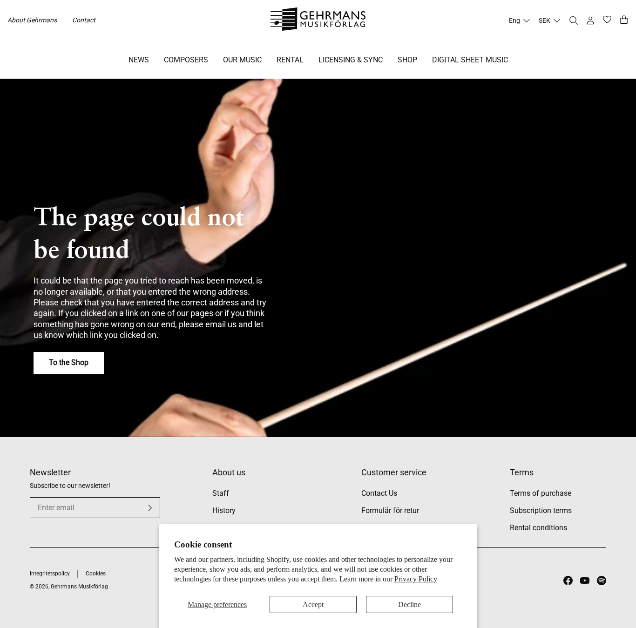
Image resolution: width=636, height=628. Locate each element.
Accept (313, 604)
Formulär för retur (390, 510)
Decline (409, 604)
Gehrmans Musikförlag (79, 586)
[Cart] (624, 20)
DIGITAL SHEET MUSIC (470, 59)
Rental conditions (538, 527)
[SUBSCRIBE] (150, 508)
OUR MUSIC (242, 59)
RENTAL (290, 59)
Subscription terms (541, 510)
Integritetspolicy (50, 573)
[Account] (590, 20)
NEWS (139, 59)
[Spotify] (601, 580)
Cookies (96, 573)
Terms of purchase (540, 493)
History (224, 510)
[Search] (573, 20)
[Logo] (318, 20)
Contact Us (379, 493)
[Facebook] (568, 580)
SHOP (407, 59)
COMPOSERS (186, 59)
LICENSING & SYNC (350, 59)
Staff (220, 493)
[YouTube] (584, 580)
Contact (83, 20)
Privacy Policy (415, 579)
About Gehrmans (32, 20)
